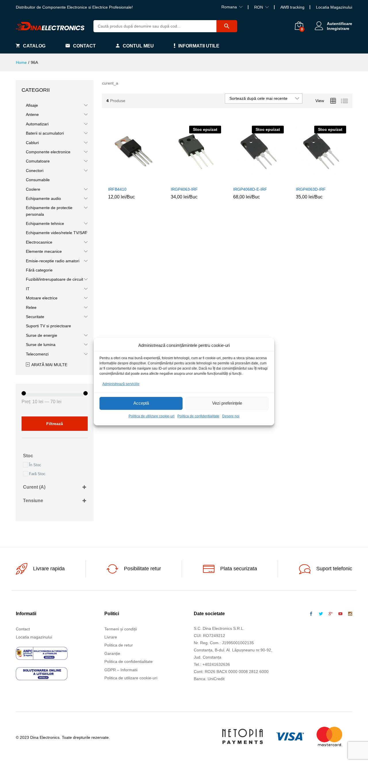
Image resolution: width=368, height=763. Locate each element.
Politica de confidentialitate (198, 416)
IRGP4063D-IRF (311, 189)
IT (28, 288)
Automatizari (37, 124)
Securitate (35, 316)
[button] (120, 180)
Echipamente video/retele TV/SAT (56, 232)
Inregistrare (338, 28)
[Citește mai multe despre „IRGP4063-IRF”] (182, 180)
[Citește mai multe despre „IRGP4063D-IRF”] (308, 180)
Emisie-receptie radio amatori (52, 261)
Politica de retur (118, 645)
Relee (31, 307)
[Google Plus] (331, 614)
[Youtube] (340, 614)
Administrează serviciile (120, 384)
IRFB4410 (117, 189)
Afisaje (32, 105)
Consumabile (38, 179)
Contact (84, 45)
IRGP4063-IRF (184, 189)
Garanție (112, 653)
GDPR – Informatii (120, 670)
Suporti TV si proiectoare (48, 326)
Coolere (33, 189)
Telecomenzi (37, 354)
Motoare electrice (41, 298)
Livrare (110, 637)
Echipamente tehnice (45, 223)
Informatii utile (198, 45)
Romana (229, 7)
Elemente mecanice (44, 251)
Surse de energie (41, 335)
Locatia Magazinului (334, 7)
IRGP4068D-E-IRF (250, 189)
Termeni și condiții (120, 629)
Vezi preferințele (227, 403)
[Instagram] (350, 614)
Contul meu (138, 45)
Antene (32, 114)
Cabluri (32, 142)
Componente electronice (48, 152)
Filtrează (54, 423)
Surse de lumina (40, 344)
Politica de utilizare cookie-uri (152, 416)
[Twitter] (321, 614)
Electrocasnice (39, 242)
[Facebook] (311, 614)
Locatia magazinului (34, 637)
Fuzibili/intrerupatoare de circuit (54, 279)
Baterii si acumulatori (45, 133)
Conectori (34, 170)
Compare (147, 180)
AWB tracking (292, 7)
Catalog (34, 45)
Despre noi (230, 416)
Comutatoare (38, 161)
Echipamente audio (43, 198)
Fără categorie (39, 270)
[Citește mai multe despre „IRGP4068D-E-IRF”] (245, 180)
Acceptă (141, 403)
